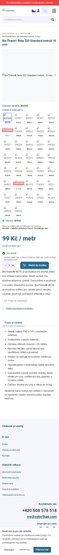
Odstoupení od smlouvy (13, 495)
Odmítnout (24, 549)
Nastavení (9, 549)
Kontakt (6, 455)
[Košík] (45, 10)
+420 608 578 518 (39, 510)
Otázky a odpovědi (11, 450)
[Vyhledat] (52, 19)
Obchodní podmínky (11, 472)
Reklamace (7, 483)
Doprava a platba (10, 489)
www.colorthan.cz (9, 33)
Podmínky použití (10, 478)
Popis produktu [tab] (13, 322)
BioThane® (25, 33)
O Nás (5, 444)
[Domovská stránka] (10, 10)
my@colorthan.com (42, 516)
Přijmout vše (42, 549)
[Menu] (53, 11)
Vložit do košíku (37, 265)
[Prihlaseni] (38, 10)
